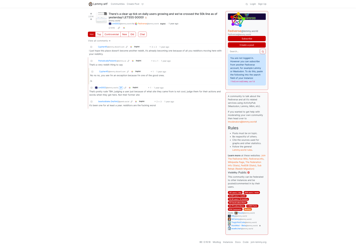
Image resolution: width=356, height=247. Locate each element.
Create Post (133, 3)
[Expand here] (101, 17)
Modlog (248, 209)
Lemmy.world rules (242, 149)
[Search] (246, 4)
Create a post (247, 45)
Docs (238, 242)
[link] (119, 28)
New (124, 34)
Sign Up (262, 3)
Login (253, 3)
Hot (92, 34)
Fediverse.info (256, 158)
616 (113, 28)
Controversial (112, 34)
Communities (118, 3)
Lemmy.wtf (100, 4)
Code (246, 242)
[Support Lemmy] (142, 4)
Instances (228, 242)
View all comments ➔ (99, 40)
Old (132, 34)
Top (99, 34)
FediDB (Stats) (248, 165)
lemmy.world (114, 20)
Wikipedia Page (236, 162)
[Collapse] (91, 47)
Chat (142, 34)
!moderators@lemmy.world (242, 121)
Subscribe (247, 38)
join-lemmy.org (258, 242)
